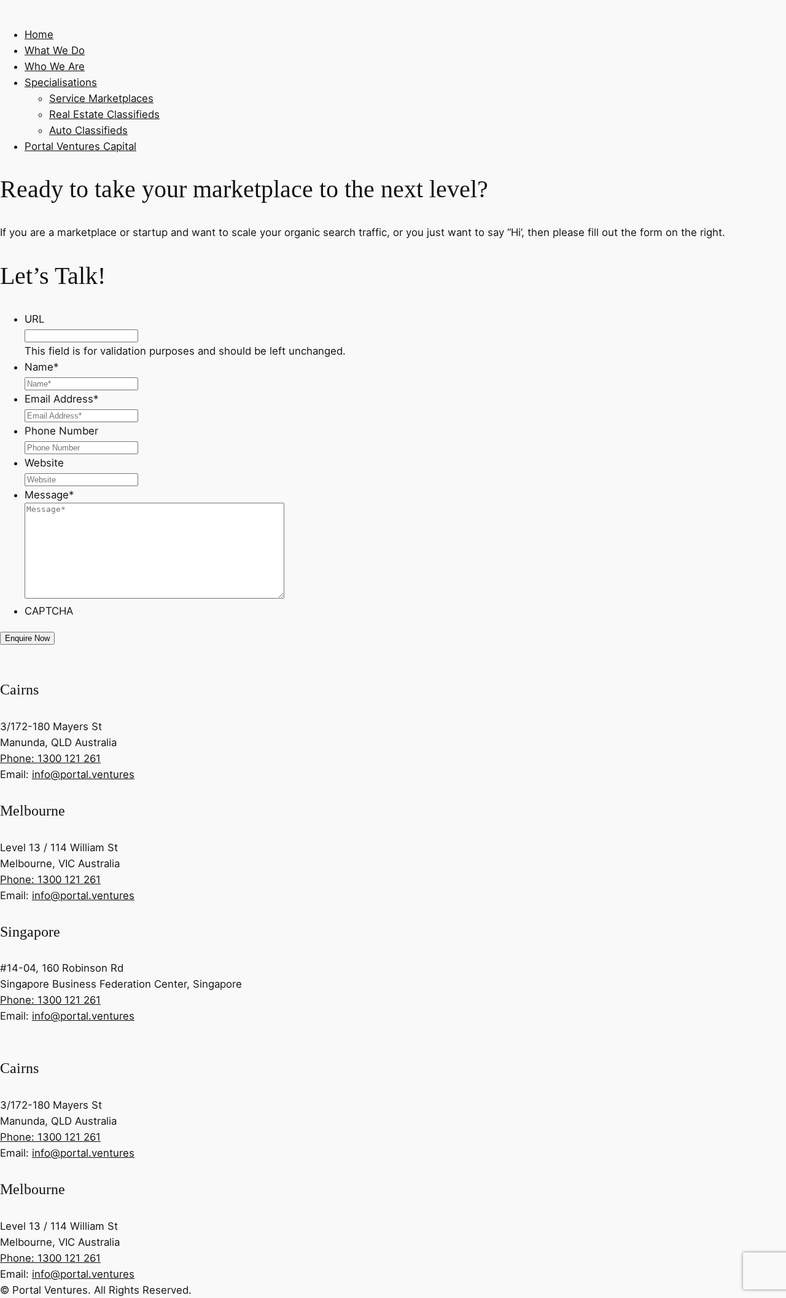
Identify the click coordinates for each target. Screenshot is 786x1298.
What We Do (55, 50)
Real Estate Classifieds (104, 114)
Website (44, 463)
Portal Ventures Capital (80, 146)
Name (41, 367)
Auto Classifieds (88, 130)
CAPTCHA (49, 611)
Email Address (61, 399)
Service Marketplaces (101, 98)
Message (49, 495)
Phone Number (61, 431)
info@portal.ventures (83, 774)
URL (34, 319)
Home (39, 34)
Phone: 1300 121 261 (50, 758)
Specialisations (61, 82)
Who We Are (55, 66)
